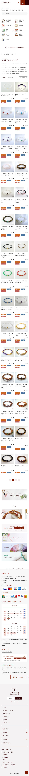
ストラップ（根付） (8, 34)
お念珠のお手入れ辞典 (7, 752)
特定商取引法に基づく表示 (8, 765)
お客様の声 (6, 716)
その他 (7, 39)
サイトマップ (5, 767)
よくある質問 (5, 757)
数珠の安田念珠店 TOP (6, 54)
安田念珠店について (8, 710)
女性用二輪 (8, 25)
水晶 (7, 10)
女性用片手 (14, 10)
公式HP (10, 698)
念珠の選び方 (6, 713)
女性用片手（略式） (21, 20)
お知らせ (4, 760)
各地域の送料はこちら (7, 652)
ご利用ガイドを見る (18, 677)
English (18, 698)
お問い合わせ (6, 723)
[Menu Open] (27, 2)
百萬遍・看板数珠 (21, 34)
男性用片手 (20, 10)
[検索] (3, 13)
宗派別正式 (21, 25)
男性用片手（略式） (8, 20)
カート (22, 3)
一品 (10, 10)
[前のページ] (6, 480)
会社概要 (5, 719)
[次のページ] (22, 480)
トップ (4, 707)
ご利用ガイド (5, 754)
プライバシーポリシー (7, 762)
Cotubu (3, 10)
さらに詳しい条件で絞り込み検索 (16, 47)
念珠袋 (20, 30)
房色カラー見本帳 (6, 749)
